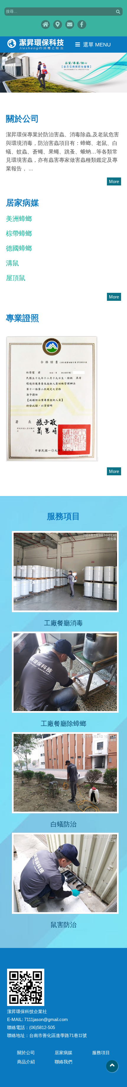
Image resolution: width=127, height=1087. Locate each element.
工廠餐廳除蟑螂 (63, 723)
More (114, 181)
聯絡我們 (63, 1061)
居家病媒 (63, 1052)
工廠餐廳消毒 (63, 623)
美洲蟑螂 (19, 218)
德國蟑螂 (19, 248)
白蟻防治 (63, 824)
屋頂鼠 (15, 278)
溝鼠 (12, 263)
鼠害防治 (63, 924)
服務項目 (101, 1052)
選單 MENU (97, 45)
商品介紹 (26, 1061)
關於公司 (26, 1052)
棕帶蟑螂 (19, 233)
